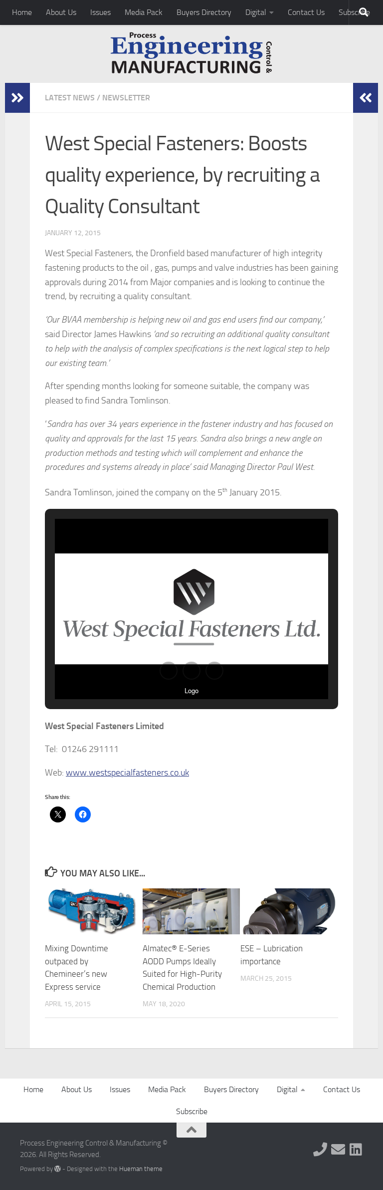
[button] (169, 671)
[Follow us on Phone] (320, 1150)
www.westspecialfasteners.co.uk (127, 772)
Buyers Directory (204, 12)
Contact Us (306, 12)
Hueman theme (141, 1169)
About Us (61, 12)
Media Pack (144, 12)
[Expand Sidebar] (17, 98)
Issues (100, 12)
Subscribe (191, 1111)
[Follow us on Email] (338, 1150)
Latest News (70, 97)
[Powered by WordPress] (57, 1169)
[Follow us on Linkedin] (356, 1150)
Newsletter (126, 97)
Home (22, 12)
